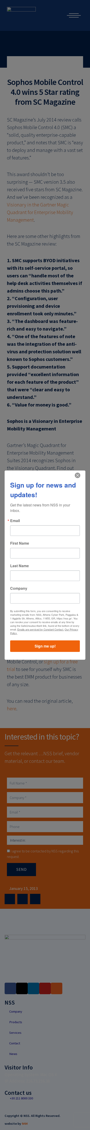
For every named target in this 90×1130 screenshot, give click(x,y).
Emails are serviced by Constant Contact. (40, 629)
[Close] (77, 475)
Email (15, 521)
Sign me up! (45, 646)
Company (18, 588)
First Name (19, 543)
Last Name (19, 566)
